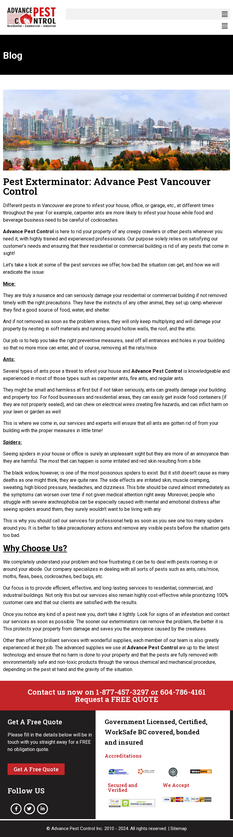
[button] (225, 14)
